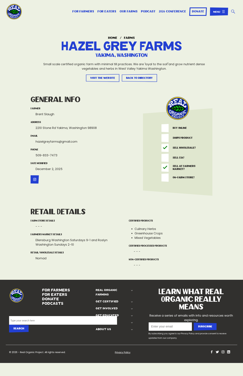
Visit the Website (102, 78)
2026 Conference (172, 11)
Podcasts (43, 303)
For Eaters (107, 11)
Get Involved (106, 308)
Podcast (148, 11)
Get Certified (106, 301)
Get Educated (107, 315)
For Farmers (83, 11)
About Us (103, 329)
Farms (129, 37)
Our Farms (129, 11)
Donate (198, 11)
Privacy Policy (188, 333)
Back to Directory (139, 78)
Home (112, 37)
